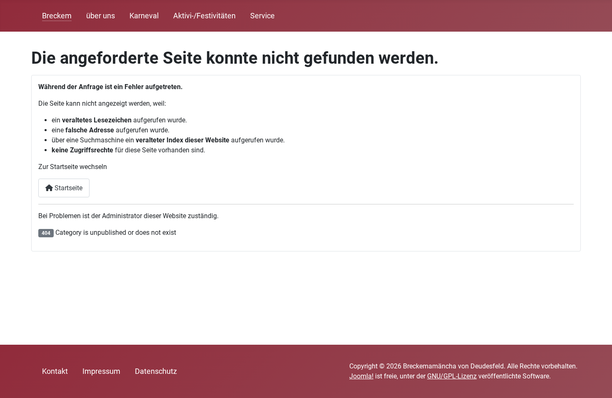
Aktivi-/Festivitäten (204, 16)
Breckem (57, 16)
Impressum (101, 371)
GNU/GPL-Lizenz (452, 376)
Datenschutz (156, 371)
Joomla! (361, 376)
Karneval (144, 16)
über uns (100, 16)
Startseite (67, 188)
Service (262, 16)
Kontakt (55, 371)
